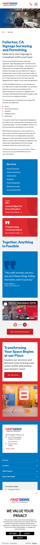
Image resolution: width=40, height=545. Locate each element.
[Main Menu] (36, 4)
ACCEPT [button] (27, 533)
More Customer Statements (20, 332)
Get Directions (12, 441)
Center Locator (10, 448)
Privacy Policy (5, 543)
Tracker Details (13, 543)
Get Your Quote (13, 375)
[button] (37, 493)
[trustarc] (34, 543)
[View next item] (25, 325)
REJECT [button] (20, 538)
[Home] (10, 4)
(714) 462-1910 (13, 489)
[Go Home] (3, 32)
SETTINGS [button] (12, 533)
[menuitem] (20, 168)
